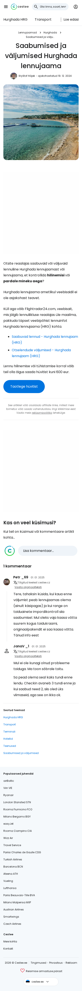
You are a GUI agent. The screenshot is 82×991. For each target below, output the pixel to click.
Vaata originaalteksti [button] (28, 587)
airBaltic (8, 781)
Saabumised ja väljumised (41, 37)
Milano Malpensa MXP (17, 902)
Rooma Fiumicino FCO (17, 809)
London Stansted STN (17, 802)
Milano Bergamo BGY (17, 816)
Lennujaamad (27, 32)
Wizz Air (8, 838)
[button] (6, 6)
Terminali (9, 731)
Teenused (9, 746)
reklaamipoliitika (42, 413)
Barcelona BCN (13, 866)
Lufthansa (9, 888)
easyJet (8, 823)
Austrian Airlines (13, 909)
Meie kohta (10, 941)
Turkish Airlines (12, 859)
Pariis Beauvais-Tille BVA (19, 895)
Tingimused (38, 963)
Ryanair (8, 795)
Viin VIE (7, 788)
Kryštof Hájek (27, 76)
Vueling (8, 881)
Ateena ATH (10, 874)
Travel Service (12, 845)
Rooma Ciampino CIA (17, 831)
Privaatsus (56, 963)
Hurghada (50, 32)
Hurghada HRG (15, 19)
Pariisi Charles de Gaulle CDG (22, 852)
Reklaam (71, 963)
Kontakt (8, 948)
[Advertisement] (41, 213)
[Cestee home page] (20, 7)
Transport (43, 19)
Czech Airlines (12, 924)
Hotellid (8, 739)
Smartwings (11, 916)
